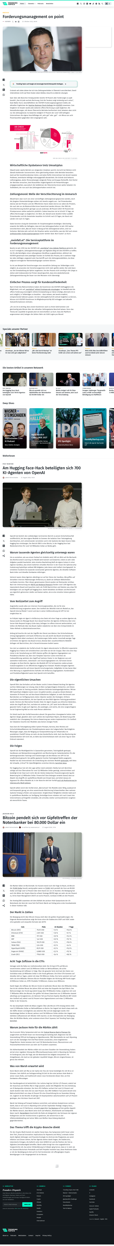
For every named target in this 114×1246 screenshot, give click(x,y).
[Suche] (102, 4)
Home (22, 3)
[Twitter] (81, 4)
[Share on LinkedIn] (4, 90)
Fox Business (53, 1108)
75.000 (47, 888)
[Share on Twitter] (4, 85)
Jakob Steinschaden (11, 477)
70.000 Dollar (17, 888)
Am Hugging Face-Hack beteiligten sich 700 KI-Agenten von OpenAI (14, 392)
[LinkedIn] (87, 4)
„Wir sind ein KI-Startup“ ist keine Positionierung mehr (42, 352)
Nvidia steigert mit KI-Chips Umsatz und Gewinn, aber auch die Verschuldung (67, 392)
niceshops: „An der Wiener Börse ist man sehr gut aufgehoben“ (17, 352)
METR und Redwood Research (42, 585)
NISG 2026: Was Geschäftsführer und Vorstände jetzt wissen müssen (96, 353)
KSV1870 (8, 21)
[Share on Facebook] (4, 80)
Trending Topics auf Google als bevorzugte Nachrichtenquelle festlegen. (39, 84)
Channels (31, 3)
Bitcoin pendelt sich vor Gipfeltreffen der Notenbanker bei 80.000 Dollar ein (40, 392)
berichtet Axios (61, 763)
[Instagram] (84, 4)
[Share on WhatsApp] (4, 95)
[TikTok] (93, 4)
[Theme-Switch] (108, 3)
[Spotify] (96, 4)
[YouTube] (90, 4)
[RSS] (99, 4)
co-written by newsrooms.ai (30, 827)
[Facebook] (78, 4)
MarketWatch (25, 1113)
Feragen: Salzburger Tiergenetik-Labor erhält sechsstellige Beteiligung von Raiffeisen (94, 392)
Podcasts (41, 3)
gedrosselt (64, 761)
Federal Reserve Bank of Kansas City (57, 1032)
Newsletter (49, 3)
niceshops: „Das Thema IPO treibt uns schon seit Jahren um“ (70, 352)
